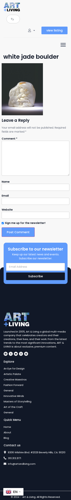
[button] (63, 44)
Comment (9, 138)
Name (6, 181)
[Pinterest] (26, 354)
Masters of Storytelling (17, 401)
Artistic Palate (12, 374)
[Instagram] (21, 354)
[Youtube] (16, 354)
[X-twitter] (11, 354)
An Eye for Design (14, 368)
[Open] (34, 30)
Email (5, 195)
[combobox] (13, 19)
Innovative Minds (14, 396)
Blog (6, 438)
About (7, 432)
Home (7, 427)
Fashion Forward (13, 385)
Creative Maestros (15, 379)
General (8, 390)
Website (7, 209)
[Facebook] (6, 354)
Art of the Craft (13, 407)
